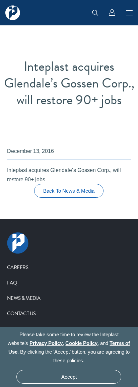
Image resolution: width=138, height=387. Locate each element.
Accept (69, 377)
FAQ (12, 283)
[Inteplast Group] (12, 12)
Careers (17, 267)
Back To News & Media (68, 191)
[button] (129, 12)
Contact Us (21, 314)
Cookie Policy (81, 343)
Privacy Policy (46, 343)
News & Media (24, 298)
